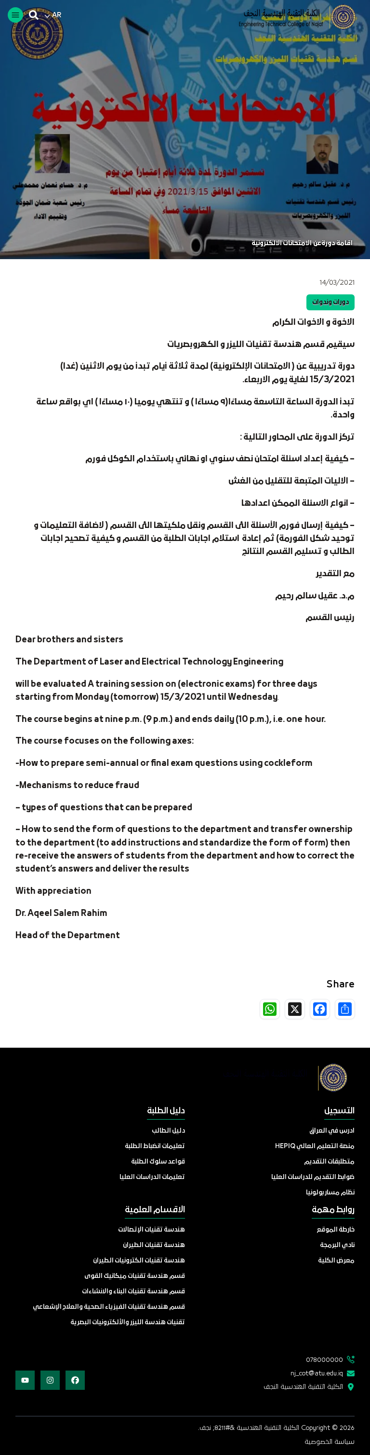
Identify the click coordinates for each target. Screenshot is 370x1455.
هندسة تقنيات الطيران (154, 1245)
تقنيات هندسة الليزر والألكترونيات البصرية (127, 1322)
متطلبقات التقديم (329, 1162)
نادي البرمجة (337, 1245)
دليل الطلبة (166, 1111)
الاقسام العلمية (155, 1210)
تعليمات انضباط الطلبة (155, 1146)
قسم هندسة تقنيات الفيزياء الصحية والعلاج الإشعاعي (109, 1307)
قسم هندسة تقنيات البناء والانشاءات (133, 1292)
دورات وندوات (330, 302)
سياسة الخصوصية (329, 1442)
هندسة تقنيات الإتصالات (151, 1230)
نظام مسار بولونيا (330, 1193)
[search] (33, 15)
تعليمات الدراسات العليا (152, 1177)
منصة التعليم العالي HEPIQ (315, 1146)
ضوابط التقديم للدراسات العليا (313, 1177)
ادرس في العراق (332, 1131)
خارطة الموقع (336, 1230)
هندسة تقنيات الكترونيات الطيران (139, 1261)
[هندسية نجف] (290, 17)
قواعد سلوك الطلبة (158, 1162)
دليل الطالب (168, 1131)
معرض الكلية (336, 1261)
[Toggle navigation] (15, 15)
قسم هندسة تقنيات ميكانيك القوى (134, 1276)
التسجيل (339, 1111)
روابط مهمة (333, 1210)
